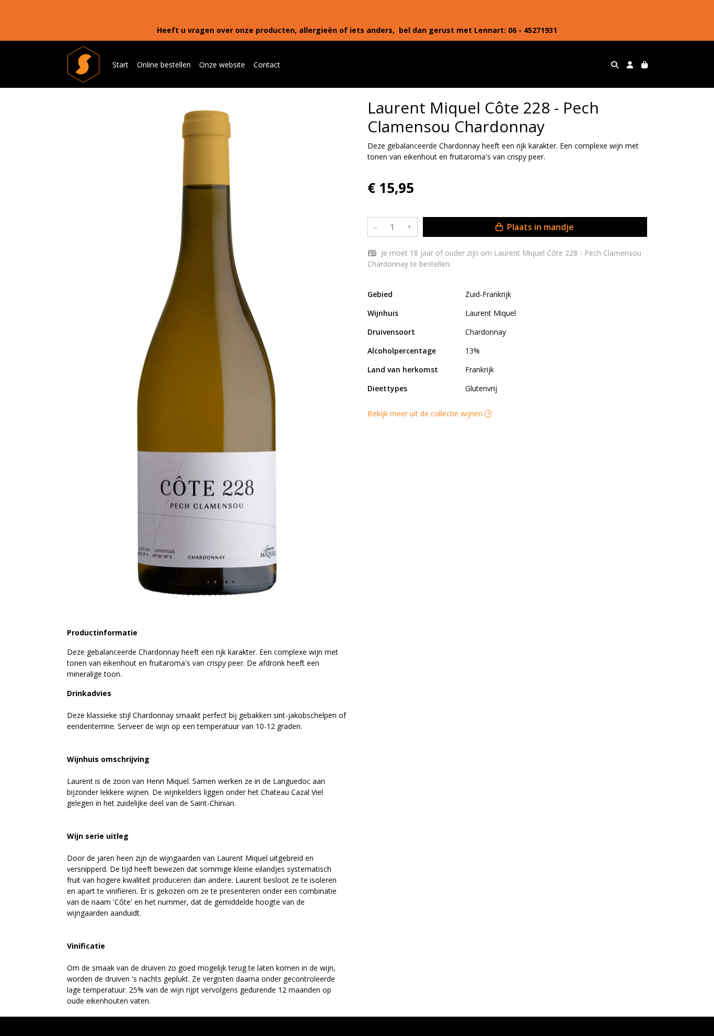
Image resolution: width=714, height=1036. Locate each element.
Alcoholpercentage (401, 351)
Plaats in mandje (539, 227)
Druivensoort (391, 332)
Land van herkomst (402, 369)
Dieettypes (387, 388)
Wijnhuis (382, 313)
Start (120, 65)
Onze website (222, 65)
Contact (267, 65)
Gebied (380, 294)
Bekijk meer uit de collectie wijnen (426, 413)
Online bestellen (164, 65)
